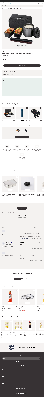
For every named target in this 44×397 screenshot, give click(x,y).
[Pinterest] (23, 361)
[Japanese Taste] (7, 3)
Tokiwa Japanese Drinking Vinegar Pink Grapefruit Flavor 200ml (9, 308)
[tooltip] (24, 238)
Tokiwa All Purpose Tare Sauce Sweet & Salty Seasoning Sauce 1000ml (29, 334)
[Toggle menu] (1, 3)
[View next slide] (40, 47)
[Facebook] (16, 361)
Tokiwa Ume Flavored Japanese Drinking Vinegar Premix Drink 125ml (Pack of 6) (18, 334)
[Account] (39, 3)
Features (5, 89)
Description (5, 80)
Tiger (3, 51)
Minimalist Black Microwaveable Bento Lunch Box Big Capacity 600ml (27, 195)
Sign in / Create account (8, 74)
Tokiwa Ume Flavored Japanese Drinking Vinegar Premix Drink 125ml (6, 334)
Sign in (22, 208)
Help (3, 379)
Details (4, 92)
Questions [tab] (13, 213)
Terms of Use (18, 388)
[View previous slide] (37, 47)
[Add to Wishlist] (40, 11)
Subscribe (40, 358)
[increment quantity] (39, 62)
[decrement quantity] (5, 62)
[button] (5, 55)
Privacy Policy (23, 388)
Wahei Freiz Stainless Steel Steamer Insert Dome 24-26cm (26, 308)
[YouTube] (25, 361)
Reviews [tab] (5, 213)
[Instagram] (20, 361)
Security (27, 388)
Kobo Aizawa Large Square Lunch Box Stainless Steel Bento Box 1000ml (8, 195)
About (3, 376)
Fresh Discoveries (7, 286)
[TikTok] (27, 361)
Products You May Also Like (10, 317)
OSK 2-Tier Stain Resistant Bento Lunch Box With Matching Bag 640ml (34, 123)
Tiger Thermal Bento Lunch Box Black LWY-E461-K (7, 123)
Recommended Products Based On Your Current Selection (17, 172)
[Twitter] (18, 361)
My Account (4, 373)
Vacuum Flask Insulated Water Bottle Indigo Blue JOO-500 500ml (22, 123)
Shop (3, 369)
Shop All (39, 171)
